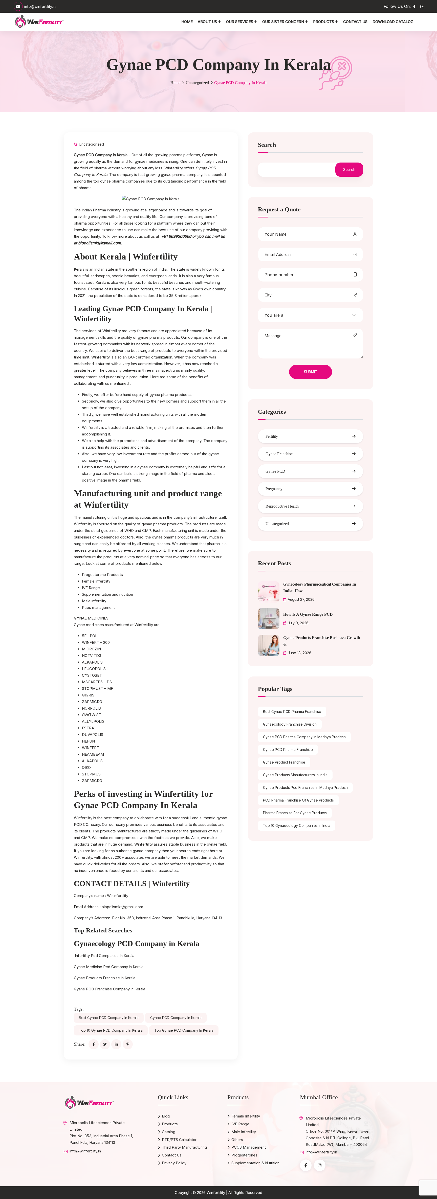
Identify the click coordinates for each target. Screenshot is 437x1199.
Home (187, 21)
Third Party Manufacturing (184, 1147)
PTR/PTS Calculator (179, 1139)
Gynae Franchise (279, 454)
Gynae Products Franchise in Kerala (104, 977)
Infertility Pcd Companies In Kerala (104, 955)
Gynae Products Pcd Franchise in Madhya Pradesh (305, 787)
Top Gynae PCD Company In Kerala (183, 1030)
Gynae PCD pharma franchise (288, 749)
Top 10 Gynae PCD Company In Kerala (111, 1030)
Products (323, 21)
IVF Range (240, 1124)
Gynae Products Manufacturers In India (295, 775)
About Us (207, 21)
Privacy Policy (174, 1163)
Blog (166, 1116)
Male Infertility (243, 1131)
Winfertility (216, 1192)
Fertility (272, 436)
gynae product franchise (284, 762)
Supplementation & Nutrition (255, 1163)
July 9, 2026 (298, 623)
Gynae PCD (275, 471)
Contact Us (355, 21)
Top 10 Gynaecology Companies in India (296, 825)
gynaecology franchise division (290, 724)
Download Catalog (393, 21)
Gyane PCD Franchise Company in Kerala (109, 989)
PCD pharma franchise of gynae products (298, 800)
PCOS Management (248, 1147)
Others (237, 1139)
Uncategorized (197, 83)
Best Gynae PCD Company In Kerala (109, 1017)
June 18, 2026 (299, 653)
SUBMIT (310, 372)
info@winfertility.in (40, 6)
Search (267, 145)
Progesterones (244, 1155)
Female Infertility (245, 1116)
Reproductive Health (282, 506)
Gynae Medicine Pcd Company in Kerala (108, 966)
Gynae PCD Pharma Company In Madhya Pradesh (304, 737)
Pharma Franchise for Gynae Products (295, 813)
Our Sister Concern (283, 21)
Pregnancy (274, 489)
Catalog (168, 1131)
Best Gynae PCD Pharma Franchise (292, 711)
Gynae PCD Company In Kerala (176, 1017)
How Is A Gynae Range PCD (308, 614)
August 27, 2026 (301, 599)
